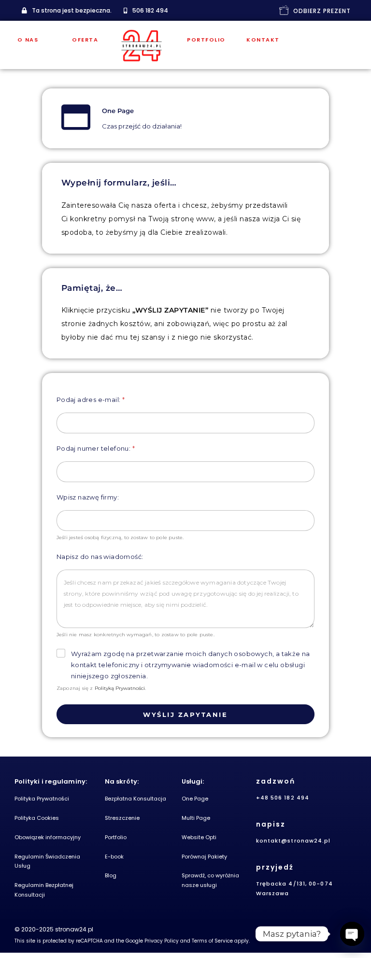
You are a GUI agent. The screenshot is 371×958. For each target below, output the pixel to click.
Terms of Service (212, 940)
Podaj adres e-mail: (91, 399)
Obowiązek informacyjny (47, 837)
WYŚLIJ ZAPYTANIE (185, 714)
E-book (114, 856)
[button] (66, 10)
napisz (270, 824)
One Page (195, 798)
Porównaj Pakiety (204, 856)
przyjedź (275, 867)
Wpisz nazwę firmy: (88, 497)
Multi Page (196, 818)
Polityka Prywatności (41, 798)
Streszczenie (122, 818)
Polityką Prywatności (120, 688)
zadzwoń (275, 781)
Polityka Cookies (36, 818)
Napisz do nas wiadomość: (100, 556)
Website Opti (199, 837)
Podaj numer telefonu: (96, 448)
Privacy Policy (161, 940)
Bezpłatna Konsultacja (135, 798)
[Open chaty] (352, 934)
